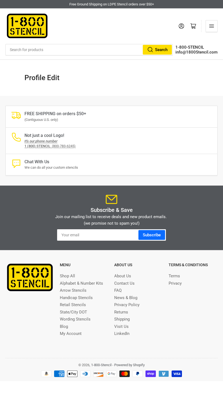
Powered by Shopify (129, 365)
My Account (71, 333)
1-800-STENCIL (189, 47)
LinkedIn (121, 333)
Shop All (67, 276)
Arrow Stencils (73, 290)
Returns (121, 312)
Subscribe (152, 235)
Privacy (175, 283)
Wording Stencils (75, 319)
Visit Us (121, 326)
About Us (122, 276)
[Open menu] (212, 26)
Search (161, 49)
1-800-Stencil (101, 365)
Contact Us (124, 283)
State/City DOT (73, 312)
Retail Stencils (73, 304)
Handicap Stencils (76, 297)
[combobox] (89, 49)
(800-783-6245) (50, 146)
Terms (174, 276)
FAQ (118, 290)
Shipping (122, 319)
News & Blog (125, 297)
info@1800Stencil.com (196, 52)
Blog (64, 326)
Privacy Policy (127, 304)
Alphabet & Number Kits (81, 283)
